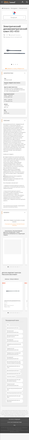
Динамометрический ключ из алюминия (13, 401)
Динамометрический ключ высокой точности (13, 336)
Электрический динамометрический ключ (13, 331)
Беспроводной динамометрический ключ (13, 358)
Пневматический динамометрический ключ (13, 384)
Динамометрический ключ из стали (13, 366)
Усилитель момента (11, 376)
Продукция (14, 17)
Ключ (8, 325)
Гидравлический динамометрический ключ (13, 349)
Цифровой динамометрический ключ (14, 344)
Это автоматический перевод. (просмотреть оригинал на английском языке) (14, 206)
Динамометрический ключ (13, 328)
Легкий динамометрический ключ (14, 392)
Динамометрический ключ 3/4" (14, 373)
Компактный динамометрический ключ (14, 389)
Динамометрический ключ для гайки (13, 396)
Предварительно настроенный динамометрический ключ (14, 353)
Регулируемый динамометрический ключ (13, 340)
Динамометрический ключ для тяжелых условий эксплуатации (14, 362)
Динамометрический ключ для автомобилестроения (13, 380)
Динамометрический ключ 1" (13, 370)
